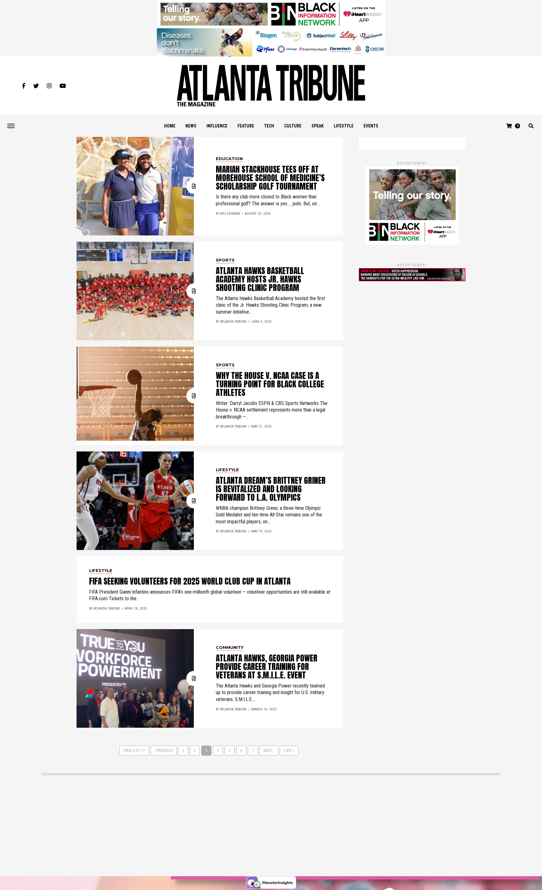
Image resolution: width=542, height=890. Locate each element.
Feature (245, 125)
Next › (268, 750)
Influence (216, 125)
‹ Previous (164, 750)
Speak (317, 125)
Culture (292, 125)
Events (371, 125)
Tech (269, 125)
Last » (289, 750)
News (190, 125)
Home (169, 125)
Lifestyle (343, 125)
